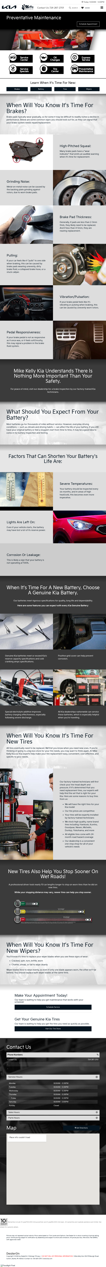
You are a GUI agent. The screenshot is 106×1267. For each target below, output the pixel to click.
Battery (41, 89)
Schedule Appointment (88, 24)
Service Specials (21, 69)
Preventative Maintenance (82, 69)
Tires (65, 89)
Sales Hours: (14, 1112)
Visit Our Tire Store (53, 1029)
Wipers (89, 89)
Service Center (21, 58)
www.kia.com (47, 1258)
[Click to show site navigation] (102, 8)
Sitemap (31, 1256)
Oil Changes (52, 58)
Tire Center (52, 69)
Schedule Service (53, 1007)
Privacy (37, 1256)
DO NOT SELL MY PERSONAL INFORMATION (57, 1256)
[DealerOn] (13, 1254)
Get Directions (82, 1128)
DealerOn (24, 1256)
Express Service (82, 58)
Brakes (17, 89)
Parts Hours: (14, 1118)
